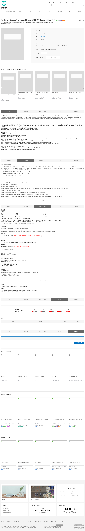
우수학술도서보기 (54, 521)
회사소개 (2, 521)
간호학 (30, 11)
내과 (39, 30)
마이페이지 (59, 2)
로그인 (49, 2)
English (82, 2)
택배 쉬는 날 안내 (6, 508)
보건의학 (60, 11)
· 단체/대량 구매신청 (74, 496)
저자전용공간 (45, 521)
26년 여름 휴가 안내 (6, 510)
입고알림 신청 (53, 57)
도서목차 (26, 111)
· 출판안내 (72, 494)
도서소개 (9, 111)
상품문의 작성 (79, 342)
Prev (1, 88)
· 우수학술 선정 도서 (63, 496)
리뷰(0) (59, 111)
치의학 (40, 11)
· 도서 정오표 (62, 494)
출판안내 (29, 521)
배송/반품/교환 (42, 111)
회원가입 (53, 2)
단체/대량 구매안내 (37, 521)
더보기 (42, 200)
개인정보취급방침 (16, 521)
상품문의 (76, 111)
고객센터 (77, 2)
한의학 (50, 11)
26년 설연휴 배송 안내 (7, 512)
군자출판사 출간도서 (10, 11)
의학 (20, 11)
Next (83, 88)
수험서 (69, 11)
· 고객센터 (72, 492)
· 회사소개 (62, 492)
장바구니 (72, 2)
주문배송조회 (66, 2)
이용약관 (8, 521)
